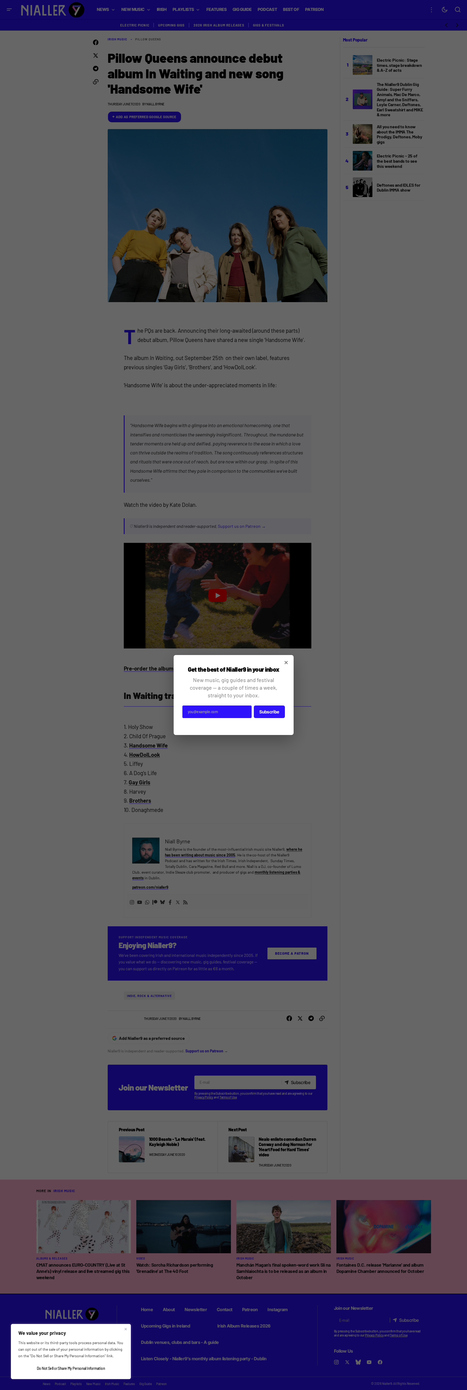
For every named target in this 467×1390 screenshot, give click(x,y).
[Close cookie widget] (125, 1329)
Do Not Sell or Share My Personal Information (71, 1368)
